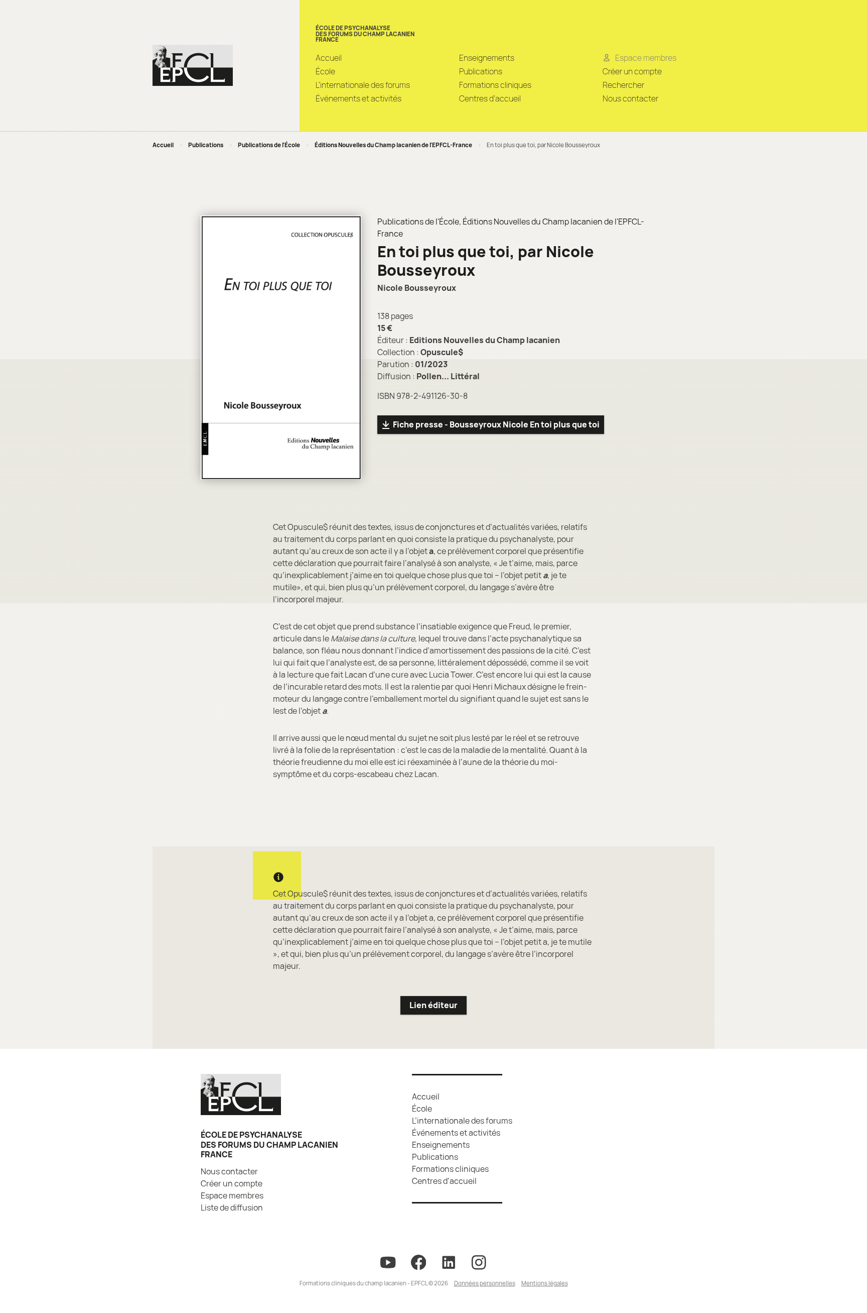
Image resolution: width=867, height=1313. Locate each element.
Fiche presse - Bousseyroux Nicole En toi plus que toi (496, 424)
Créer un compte (632, 71)
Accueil (329, 57)
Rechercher (623, 84)
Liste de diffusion (232, 1207)
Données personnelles (484, 1283)
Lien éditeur (433, 1005)
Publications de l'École (269, 145)
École (325, 71)
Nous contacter (630, 98)
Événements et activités (358, 98)
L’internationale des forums (363, 84)
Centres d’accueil (490, 98)
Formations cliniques (495, 84)
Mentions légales (544, 1283)
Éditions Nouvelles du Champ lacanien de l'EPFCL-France (393, 145)
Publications (480, 71)
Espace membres (232, 1195)
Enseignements (486, 57)
